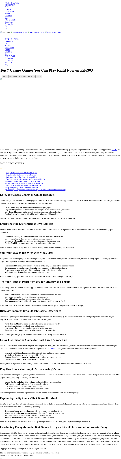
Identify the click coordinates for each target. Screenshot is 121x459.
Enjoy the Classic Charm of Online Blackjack (21, 173)
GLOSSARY (10, 5)
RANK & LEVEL (12, 3)
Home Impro (9, 11)
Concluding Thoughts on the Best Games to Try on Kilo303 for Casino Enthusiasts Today (36, 190)
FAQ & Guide (10, 20)
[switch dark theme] (1, 458)
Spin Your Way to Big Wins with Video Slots (21, 177)
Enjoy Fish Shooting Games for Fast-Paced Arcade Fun (24, 183)
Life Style (8, 16)
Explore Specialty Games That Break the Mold (22, 188)
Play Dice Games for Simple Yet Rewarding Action (23, 185)
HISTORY (22, 76)
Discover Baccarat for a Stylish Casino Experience (23, 181)
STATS (39, 76)
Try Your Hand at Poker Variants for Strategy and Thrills (25, 179)
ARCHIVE (31, 76)
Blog (6, 18)
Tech (6, 7)
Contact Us (9, 24)
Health (7, 13)
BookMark (9, 22)
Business (8, 9)
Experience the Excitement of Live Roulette (21, 175)
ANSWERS (13, 76)
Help (6, 28)
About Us (8, 26)
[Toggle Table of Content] (2, 169)
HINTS (5, 76)
